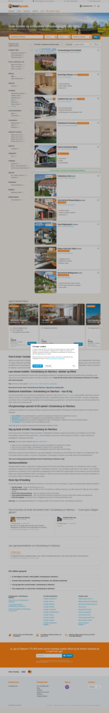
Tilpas (73, 366)
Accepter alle (38, 366)
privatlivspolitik (52, 358)
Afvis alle (48, 366)
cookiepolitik (61, 358)
